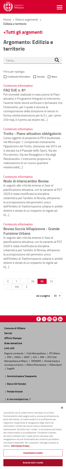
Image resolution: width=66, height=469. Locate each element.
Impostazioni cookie (32, 452)
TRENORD (36, 361)
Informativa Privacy (20, 445)
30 (41, 281)
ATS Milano (54, 353)
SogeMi (10, 368)
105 (16, 287)
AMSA (18, 357)
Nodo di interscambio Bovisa (26, 181)
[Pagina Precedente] (7, 281)
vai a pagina (43, 296)
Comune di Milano (14, 328)
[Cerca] (57, 60)
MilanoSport (56, 364)
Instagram (55, 319)
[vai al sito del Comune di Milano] (13, 7)
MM (42, 357)
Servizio (41, 76)
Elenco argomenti (27, 19)
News (54, 76)
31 (51, 281)
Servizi (8, 333)
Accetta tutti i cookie (33, 462)
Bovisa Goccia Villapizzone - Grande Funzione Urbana (31, 231)
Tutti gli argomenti (24, 32)
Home (7, 19)
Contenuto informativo (18, 76)
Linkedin (60, 319)
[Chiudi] (62, 407)
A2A (35, 357)
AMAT (27, 357)
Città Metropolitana (36, 353)
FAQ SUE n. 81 (14, 90)
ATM (9, 357)
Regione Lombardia (14, 353)
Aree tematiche (13, 343)
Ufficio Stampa (12, 338)
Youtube (49, 319)
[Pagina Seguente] (26, 287)
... (24, 281)
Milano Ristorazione (37, 364)
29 (32, 281)
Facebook (38, 319)
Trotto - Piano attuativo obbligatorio (32, 133)
